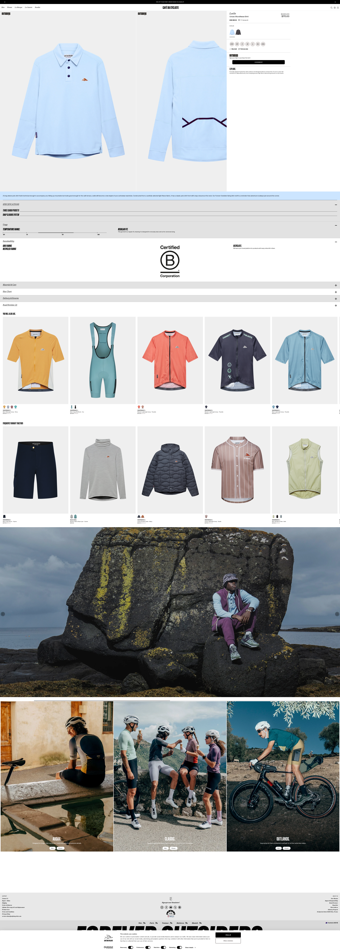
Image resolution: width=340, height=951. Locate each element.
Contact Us (5, 898)
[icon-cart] (338, 7)
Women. (60, 848)
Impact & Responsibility (331, 900)
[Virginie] (35, 470)
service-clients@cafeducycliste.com (11, 916)
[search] (331, 7)
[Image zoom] (68, 101)
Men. (52, 848)
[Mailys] (170, 470)
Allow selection (228, 941)
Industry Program (333, 909)
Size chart (234, 49)
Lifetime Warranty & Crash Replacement (13, 907)
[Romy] (35, 360)
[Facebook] (166, 907)
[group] (35, 365)
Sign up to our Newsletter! (171, 902)
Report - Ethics (6, 900)
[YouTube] (170, 907)
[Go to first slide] (335, 2)
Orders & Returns (7, 905)
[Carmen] (103, 470)
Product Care (6, 909)
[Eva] (103, 360)
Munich (195, 923)
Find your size (244, 49)
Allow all (228, 935)
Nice (140, 923)
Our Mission (334, 898)
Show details (189, 947)
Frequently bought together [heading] (13, 423)
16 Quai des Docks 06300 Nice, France (327, 912)
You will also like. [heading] (9, 313)
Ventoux (165, 923)
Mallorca (180, 923)
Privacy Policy (6, 914)
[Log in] (334, 7)
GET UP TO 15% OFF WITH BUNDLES (170, 2)
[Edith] (305, 470)
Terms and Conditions (8, 912)
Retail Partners (333, 903)
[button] (170, 913)
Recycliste (335, 905)
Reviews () (245, 20)
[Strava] (175, 907)
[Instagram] (162, 907)
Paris (152, 923)
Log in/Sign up (259, 62)
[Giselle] (237, 470)
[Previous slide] (4, 2)
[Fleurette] (170, 360)
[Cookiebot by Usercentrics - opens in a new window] (108, 947)
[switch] (147, 947)
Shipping (4, 903)
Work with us (334, 907)
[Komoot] (179, 907)
